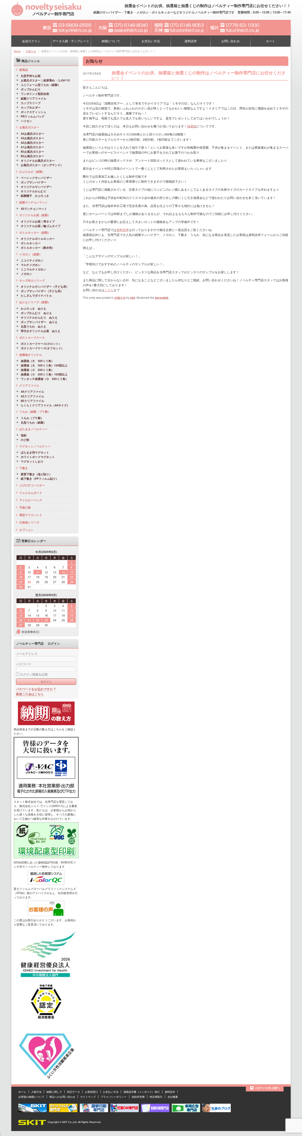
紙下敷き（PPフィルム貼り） (40, 478)
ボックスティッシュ (33, 112)
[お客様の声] (46, 915)
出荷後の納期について (31, 1096)
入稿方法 (36, 1092)
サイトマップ (88, 1096)
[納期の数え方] (46, 724)
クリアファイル (29, 385)
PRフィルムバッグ (32, 116)
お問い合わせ (230, 41)
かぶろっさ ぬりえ (33, 308)
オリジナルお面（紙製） (34, 215)
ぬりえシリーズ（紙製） (34, 302)
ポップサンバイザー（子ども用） (42, 291)
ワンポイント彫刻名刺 (35, 94)
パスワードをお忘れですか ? (36, 689)
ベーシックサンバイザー (36, 178)
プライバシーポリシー (114, 1096)
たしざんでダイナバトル (36, 295)
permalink (161, 297)
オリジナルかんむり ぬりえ (39, 317)
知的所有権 (138, 1096)
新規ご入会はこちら (30, 694)
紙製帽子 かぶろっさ (35, 196)
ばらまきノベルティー (33, 429)
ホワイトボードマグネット (38, 457)
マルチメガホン (31, 265)
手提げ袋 (25, 507)
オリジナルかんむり (33, 191)
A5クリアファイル (32, 396)
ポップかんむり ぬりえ (36, 313)
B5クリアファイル (32, 401)
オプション (26, 530)
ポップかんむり (31, 89)
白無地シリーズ (29, 522)
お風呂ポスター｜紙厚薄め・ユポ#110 (45, 80)
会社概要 (173, 1096)
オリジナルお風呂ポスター (38, 160)
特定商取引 (156, 1096)
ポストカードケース (32, 337)
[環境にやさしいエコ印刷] (46, 857)
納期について (111, 41)
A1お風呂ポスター (32, 147)
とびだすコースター (32, 485)
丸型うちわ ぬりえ (33, 326)
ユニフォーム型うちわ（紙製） (40, 85)
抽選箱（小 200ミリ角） (37, 370)
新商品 (23, 69)
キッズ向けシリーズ (32, 280)
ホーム (22, 1092)
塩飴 (23, 435)
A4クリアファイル (32, 391)
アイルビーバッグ (30, 500)
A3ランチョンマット (34, 208)
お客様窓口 (91, 1092)
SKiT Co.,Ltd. (69, 1122)
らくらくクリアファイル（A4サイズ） (45, 405)
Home (17, 51)
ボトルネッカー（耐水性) (37, 247)
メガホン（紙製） (30, 254)
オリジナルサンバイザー (36, 187)
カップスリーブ (31, 103)
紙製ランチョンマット (33, 202)
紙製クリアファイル (33, 98)
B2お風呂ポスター (32, 156)
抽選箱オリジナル (30, 355)
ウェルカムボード (30, 493)
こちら (108, 290)
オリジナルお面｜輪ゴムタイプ (40, 226)
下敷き (23, 468)
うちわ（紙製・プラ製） (34, 411)
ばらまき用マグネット (35, 452)
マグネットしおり (32, 461)
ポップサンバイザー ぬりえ (39, 322)
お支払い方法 (151, 41)
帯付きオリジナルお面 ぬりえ (40, 331)
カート (270, 41)
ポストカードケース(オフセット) (41, 348)
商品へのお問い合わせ (62, 1096)
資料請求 (191, 41)
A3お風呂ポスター (32, 138)
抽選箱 (191, 126)
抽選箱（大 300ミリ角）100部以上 (44, 365)
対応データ (73, 1092)
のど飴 (25, 440)
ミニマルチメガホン (33, 269)
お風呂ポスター (29, 127)
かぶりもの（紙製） (32, 171)
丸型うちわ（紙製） (33, 422)
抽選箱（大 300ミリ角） (37, 361)
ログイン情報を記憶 (33, 674)
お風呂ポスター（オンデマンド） (42, 165)
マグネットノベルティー (34, 446)
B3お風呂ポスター (32, 151)
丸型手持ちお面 (31, 76)
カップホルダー (31, 107)
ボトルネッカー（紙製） (34, 232)
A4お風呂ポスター (32, 133)
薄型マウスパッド (30, 515)
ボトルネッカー (31, 243)
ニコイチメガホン (32, 260)
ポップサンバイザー (33, 182)
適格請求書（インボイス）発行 (141, 1092)
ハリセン (26, 121)
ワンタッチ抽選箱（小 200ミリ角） (44, 379)
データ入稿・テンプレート (71, 41)
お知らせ (31, 51)
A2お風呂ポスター (32, 142)
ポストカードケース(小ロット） (41, 343)
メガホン (26, 274)
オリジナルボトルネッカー (38, 238)
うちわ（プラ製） (32, 418)
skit (132, 297)
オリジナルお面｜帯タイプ (38, 221)
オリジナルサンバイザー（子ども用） (45, 286)
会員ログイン (31, 41)
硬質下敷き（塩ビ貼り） (36, 474)
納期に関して (54, 1092)
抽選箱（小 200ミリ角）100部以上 (44, 374)
